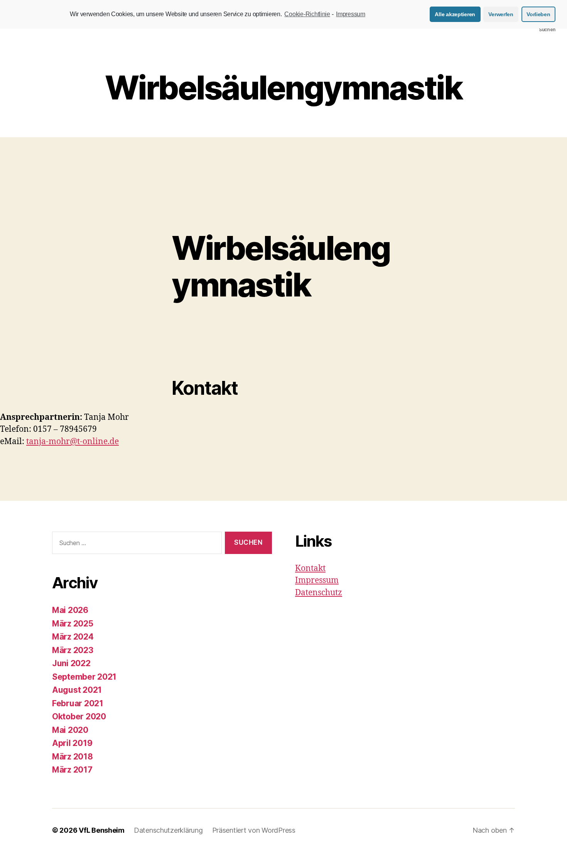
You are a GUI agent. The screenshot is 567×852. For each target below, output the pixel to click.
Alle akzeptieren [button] (455, 14)
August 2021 (77, 690)
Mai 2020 (70, 730)
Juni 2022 (71, 663)
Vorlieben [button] (538, 14)
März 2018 (72, 756)
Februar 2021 (77, 703)
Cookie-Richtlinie (307, 14)
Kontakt (310, 568)
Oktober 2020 (79, 716)
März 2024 (73, 637)
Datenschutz (318, 593)
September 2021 (84, 677)
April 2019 (72, 743)
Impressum (317, 580)
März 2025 (72, 623)
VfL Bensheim (102, 830)
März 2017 (72, 770)
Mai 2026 (70, 610)
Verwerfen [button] (500, 14)
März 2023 (72, 650)
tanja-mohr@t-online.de (72, 441)
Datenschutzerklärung (168, 830)
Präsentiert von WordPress (253, 830)
